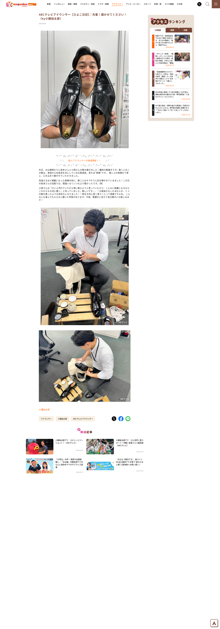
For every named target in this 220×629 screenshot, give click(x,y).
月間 (185, 30)
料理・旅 (157, 4)
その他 (179, 4)
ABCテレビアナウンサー (83, 418)
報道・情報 (72, 4)
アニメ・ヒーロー (133, 4)
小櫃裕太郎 (44, 409)
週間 (172, 30)
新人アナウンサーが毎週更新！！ (84, 160)
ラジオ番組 (169, 4)
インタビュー (59, 4)
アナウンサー (117, 4)
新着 (49, 4)
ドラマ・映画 (103, 4)
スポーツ (147, 4)
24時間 (158, 30)
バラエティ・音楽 (87, 4)
